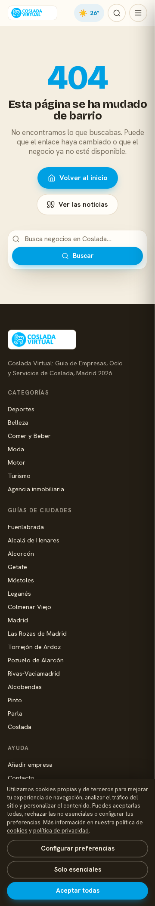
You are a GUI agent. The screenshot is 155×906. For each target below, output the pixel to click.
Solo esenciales (77, 869)
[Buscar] (117, 13)
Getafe (17, 567)
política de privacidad (61, 830)
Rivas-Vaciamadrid (34, 673)
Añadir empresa (30, 764)
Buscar (83, 255)
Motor (16, 462)
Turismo (19, 475)
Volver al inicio (83, 177)
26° (89, 13)
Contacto (21, 778)
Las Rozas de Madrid (37, 633)
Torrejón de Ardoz (34, 647)
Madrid (18, 620)
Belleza (18, 422)
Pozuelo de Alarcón (36, 660)
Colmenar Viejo (29, 607)
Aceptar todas (77, 890)
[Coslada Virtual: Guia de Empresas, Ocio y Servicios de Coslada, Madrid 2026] (32, 13)
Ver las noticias (83, 204)
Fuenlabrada (26, 527)
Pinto (15, 700)
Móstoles (21, 580)
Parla (15, 713)
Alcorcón (21, 553)
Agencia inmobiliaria (36, 489)
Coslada (19, 726)
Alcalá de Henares (33, 540)
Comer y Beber (29, 436)
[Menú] (138, 13)
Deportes (21, 409)
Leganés (19, 593)
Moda (16, 449)
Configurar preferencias (78, 848)
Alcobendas (25, 687)
